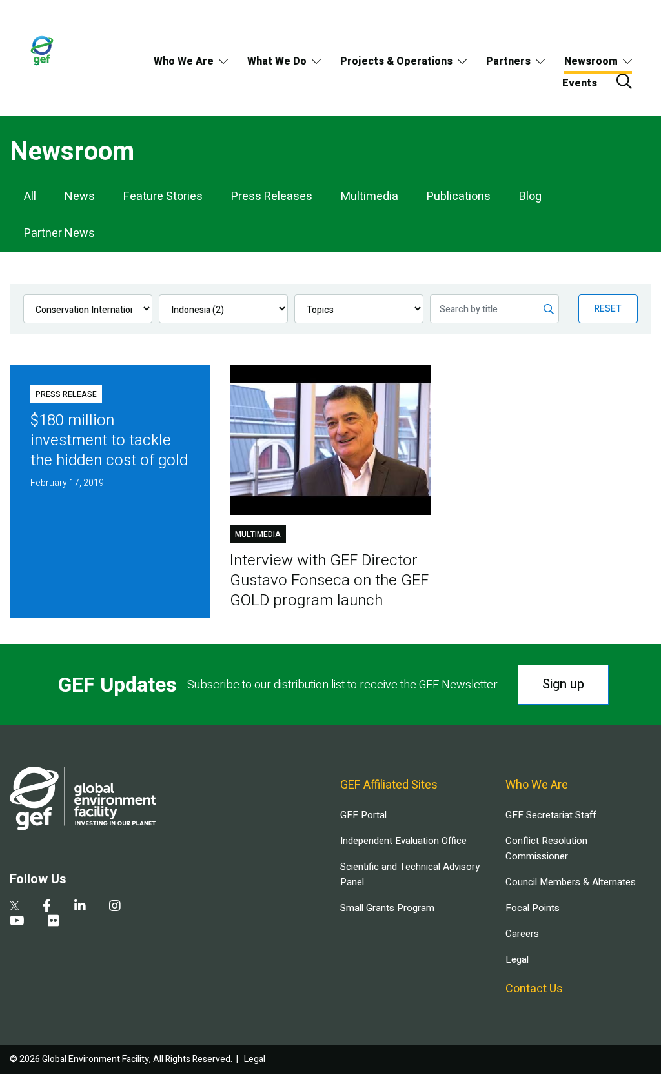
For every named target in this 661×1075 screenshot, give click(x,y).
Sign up (563, 684)
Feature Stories (163, 196)
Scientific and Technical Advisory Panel (410, 874)
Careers (522, 934)
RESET (608, 309)
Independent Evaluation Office (403, 841)
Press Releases (271, 196)
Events (579, 83)
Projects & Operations (396, 61)
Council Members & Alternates (570, 882)
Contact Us (534, 989)
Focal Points (532, 908)
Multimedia (369, 196)
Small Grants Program (387, 908)
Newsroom (591, 61)
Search (624, 81)
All (30, 196)
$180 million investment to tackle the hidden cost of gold (109, 440)
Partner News (59, 233)
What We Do (277, 61)
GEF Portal (363, 815)
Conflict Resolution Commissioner (546, 848)
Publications (459, 196)
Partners (508, 61)
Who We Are (184, 61)
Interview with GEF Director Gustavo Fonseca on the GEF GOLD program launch (329, 580)
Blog (530, 196)
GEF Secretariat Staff (550, 815)
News (80, 196)
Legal (517, 959)
